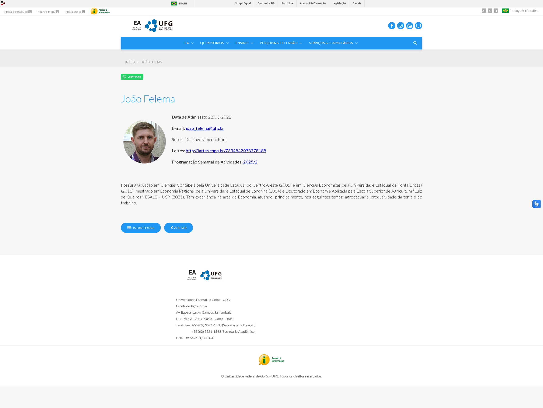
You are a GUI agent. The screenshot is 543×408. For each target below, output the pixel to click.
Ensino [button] (241, 43)
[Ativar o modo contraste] (496, 10)
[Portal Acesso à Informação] (271, 363)
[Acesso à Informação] (100, 11)
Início (130, 62)
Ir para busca (73, 11)
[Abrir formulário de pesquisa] (415, 43)
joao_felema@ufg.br (205, 128)
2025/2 (250, 161)
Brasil (183, 3)
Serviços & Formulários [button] (331, 43)
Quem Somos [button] (212, 43)
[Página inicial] (131, 31)
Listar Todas (142, 228)
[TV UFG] (418, 25)
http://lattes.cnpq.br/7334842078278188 (226, 150)
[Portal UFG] (158, 30)
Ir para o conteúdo (15, 11)
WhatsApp (134, 76)
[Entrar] (3, 3)
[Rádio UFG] (409, 25)
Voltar (180, 228)
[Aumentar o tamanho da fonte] (484, 10)
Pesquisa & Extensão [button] (278, 43)
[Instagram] (400, 25)
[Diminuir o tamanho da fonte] (490, 10)
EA (187, 43)
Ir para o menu (46, 11)
